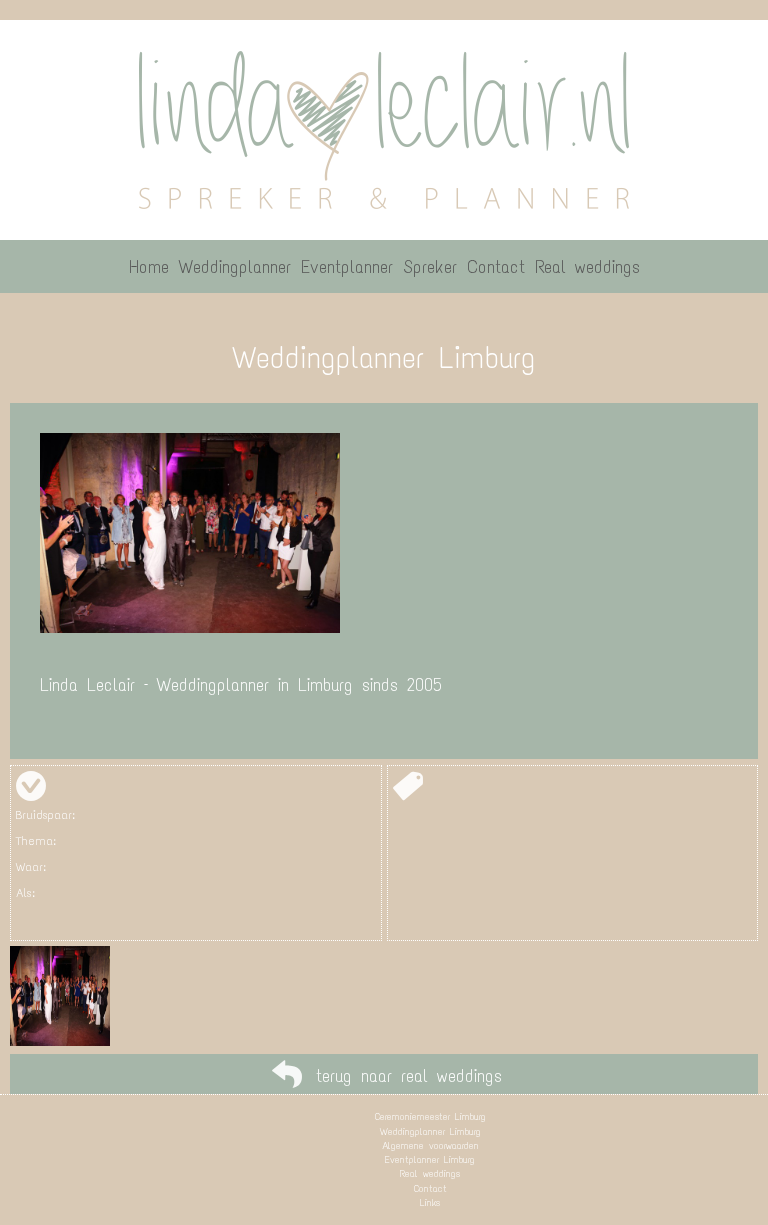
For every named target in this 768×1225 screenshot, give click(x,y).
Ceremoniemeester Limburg (430, 1116)
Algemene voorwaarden (430, 1145)
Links (430, 1202)
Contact (430, 1188)
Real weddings (430, 1173)
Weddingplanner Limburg (430, 1131)
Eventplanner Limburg (430, 1159)
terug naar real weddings (409, 1076)
